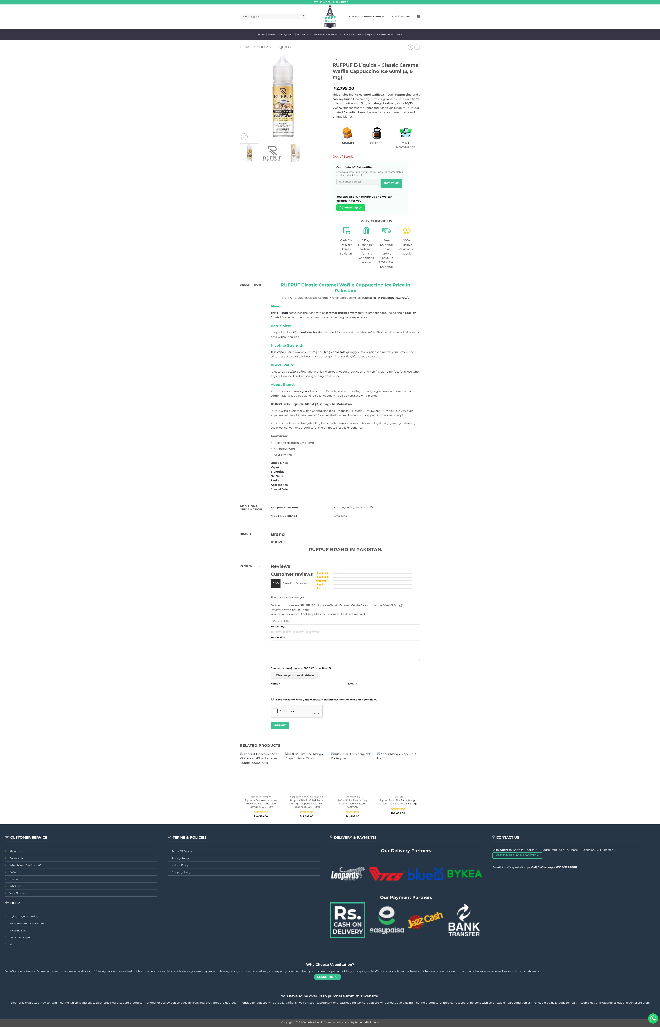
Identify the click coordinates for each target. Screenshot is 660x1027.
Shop (262, 47)
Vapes (271, 34)
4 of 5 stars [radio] (298, 632)
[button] (418, 16)
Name (275, 683)
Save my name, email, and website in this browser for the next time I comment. (326, 699)
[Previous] (246, 97)
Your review (278, 637)
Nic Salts (302, 34)
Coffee (349, 507)
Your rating (278, 626)
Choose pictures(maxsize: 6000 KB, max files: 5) (301, 668)
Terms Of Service (182, 851)
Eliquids (286, 34)
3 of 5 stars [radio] (286, 632)
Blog (12, 944)
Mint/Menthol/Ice (364, 507)
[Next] (321, 97)
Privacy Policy (180, 858)
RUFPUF (338, 60)
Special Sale (279, 489)
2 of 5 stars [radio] (277, 632)
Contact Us (16, 858)
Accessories (383, 34)
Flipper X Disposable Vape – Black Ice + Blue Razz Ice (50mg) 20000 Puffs (260, 803)
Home (261, 34)
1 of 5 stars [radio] (271, 632)
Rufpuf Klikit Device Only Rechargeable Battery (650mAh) (352, 803)
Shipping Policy (181, 872)
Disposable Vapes (324, 34)
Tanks (275, 480)
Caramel (339, 507)
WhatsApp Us (353, 207)
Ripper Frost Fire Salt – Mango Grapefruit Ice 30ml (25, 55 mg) (398, 802)
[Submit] (303, 17)
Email (352, 683)
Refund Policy (180, 865)
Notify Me (391, 183)
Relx (361, 34)
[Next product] (410, 47)
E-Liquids (277, 471)
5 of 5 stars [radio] (312, 632)
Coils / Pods (347, 34)
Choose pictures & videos (295, 675)
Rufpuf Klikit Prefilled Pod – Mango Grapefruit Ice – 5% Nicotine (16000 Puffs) (306, 803)
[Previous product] (417, 47)
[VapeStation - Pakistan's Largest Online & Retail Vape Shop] (330, 16)
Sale (399, 34)
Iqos (369, 34)
